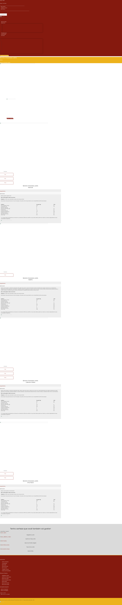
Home (1, 60)
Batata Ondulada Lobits (7, 28)
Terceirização (4, 33)
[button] (3, 11)
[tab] (30, 190)
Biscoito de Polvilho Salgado (8, 30)
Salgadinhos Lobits (6, 24)
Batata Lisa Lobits (6, 26)
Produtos (3, 22)
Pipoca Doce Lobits (6, 31)
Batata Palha (5, 29)
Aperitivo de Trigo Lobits (7, 25)
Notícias (3, 35)
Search (5, 12)
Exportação (3, 34)
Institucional (4, 21)
